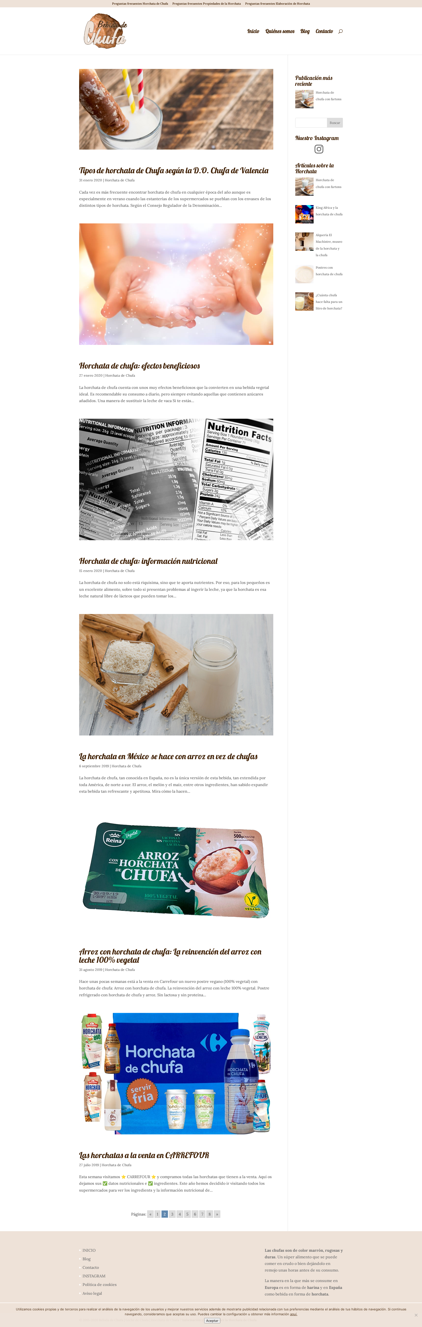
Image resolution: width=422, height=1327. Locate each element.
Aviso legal (92, 1293)
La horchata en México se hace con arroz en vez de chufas (168, 756)
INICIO (89, 1250)
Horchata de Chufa (120, 180)
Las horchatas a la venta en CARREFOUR (144, 1155)
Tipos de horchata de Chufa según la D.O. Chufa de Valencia (173, 170)
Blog (305, 31)
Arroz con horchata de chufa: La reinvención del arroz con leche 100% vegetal (170, 955)
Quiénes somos (279, 31)
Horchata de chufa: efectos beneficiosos (139, 365)
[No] (415, 1315)
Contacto (324, 31)
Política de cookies (100, 1284)
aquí (293, 1314)
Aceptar (212, 1321)
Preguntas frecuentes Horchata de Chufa (140, 3)
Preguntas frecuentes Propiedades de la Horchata (206, 3)
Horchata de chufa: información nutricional (148, 561)
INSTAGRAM (94, 1275)
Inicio (253, 31)
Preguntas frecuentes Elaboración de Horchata (277, 3)
